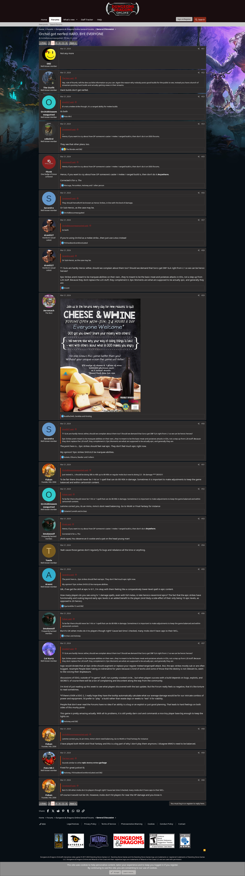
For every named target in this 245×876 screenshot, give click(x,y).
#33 (203, 518)
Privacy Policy (90, 824)
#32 (203, 489)
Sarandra (49, 207)
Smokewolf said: (69, 129)
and (74, 149)
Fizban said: (67, 494)
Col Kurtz (49, 658)
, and (78, 416)
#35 (203, 569)
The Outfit (48, 87)
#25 (203, 156)
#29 (203, 295)
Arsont (48, 584)
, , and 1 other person (84, 185)
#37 (203, 643)
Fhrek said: (66, 524)
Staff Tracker (87, 19)
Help (99, 19)
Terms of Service (109, 824)
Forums (55, 19)
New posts (43, 24)
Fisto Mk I (49, 767)
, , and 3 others (79, 457)
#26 (203, 193)
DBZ (49, 63)
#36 (203, 613)
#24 (203, 124)
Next (72, 43)
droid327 (49, 235)
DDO (43, 824)
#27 (203, 220)
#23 (203, 96)
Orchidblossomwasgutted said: (75, 225)
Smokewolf (49, 533)
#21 (203, 48)
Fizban (48, 479)
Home (44, 19)
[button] (77, 19)
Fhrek (49, 171)
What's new (69, 19)
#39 (203, 753)
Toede (49, 560)
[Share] (198, 48)
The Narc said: (68, 78)
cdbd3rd (48, 138)
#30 (203, 423)
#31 (203, 464)
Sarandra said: (68, 256)
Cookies (151, 824)
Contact (181, 824)
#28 (203, 250)
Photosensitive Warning (131, 824)
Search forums (56, 24)
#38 (203, 729)
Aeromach (48, 310)
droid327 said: (68, 102)
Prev (44, 43)
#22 (203, 72)
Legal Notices (73, 824)
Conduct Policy (166, 824)
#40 (203, 780)
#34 (203, 545)
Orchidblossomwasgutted (52, 38)
